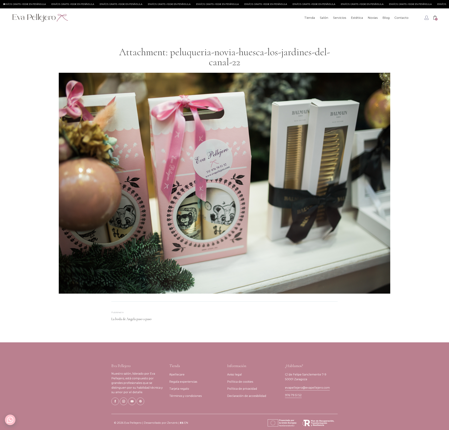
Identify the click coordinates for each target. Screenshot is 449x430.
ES (181, 422)
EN (186, 422)
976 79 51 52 (293, 395)
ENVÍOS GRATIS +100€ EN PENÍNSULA (47, 4)
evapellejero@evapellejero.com (307, 387)
